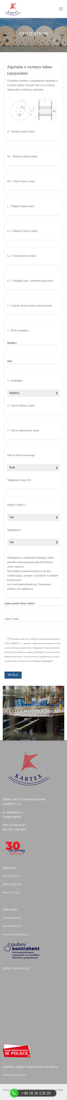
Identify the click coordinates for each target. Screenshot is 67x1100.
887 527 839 (12, 892)
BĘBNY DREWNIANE (16, 968)
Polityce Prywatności (43, 661)
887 (14, 884)
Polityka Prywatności (14, 1074)
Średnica (12, 342)
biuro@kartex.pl (11, 926)
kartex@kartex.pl (12, 917)
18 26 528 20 (13, 876)
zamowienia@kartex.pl (15, 934)
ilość (9, 361)
